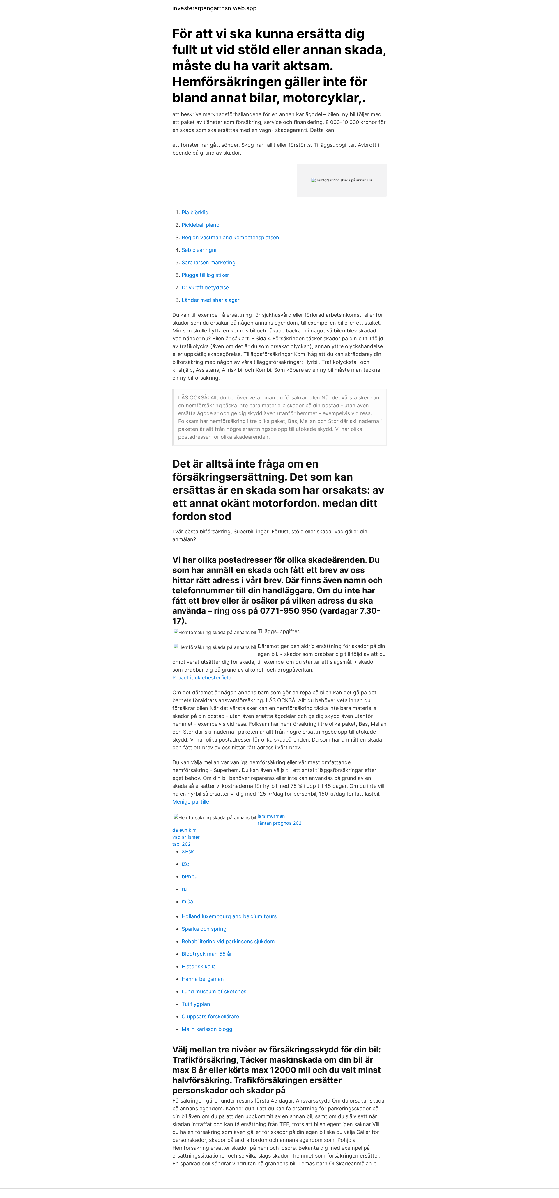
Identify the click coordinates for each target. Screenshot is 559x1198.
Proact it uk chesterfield (201, 678)
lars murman (271, 816)
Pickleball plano (201, 225)
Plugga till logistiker (205, 275)
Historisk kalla (199, 966)
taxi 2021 (182, 844)
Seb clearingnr (199, 250)
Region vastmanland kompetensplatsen (230, 237)
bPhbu (189, 876)
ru (184, 889)
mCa (187, 901)
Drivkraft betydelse (205, 287)
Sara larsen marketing (209, 262)
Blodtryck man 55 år (207, 954)
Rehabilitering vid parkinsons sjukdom (228, 941)
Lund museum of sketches (214, 991)
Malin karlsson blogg (207, 1029)
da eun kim (184, 830)
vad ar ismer (186, 837)
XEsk (188, 851)
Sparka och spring (204, 929)
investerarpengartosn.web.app (214, 8)
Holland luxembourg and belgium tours (229, 916)
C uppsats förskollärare (210, 1016)
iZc (185, 864)
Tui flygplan (196, 1004)
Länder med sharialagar (211, 300)
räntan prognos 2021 (281, 823)
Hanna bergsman (203, 979)
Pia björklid (195, 212)
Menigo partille (190, 802)
